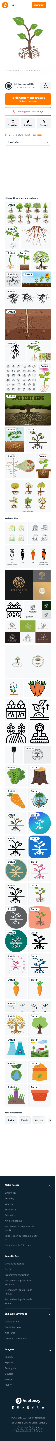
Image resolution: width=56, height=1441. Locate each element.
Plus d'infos (13, 140)
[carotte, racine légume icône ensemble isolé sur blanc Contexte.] (27, 724)
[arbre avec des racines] (28, 282)
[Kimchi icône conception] (16, 1029)
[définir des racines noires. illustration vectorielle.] (21, 439)
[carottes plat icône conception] (16, 1076)
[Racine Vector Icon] (17, 557)
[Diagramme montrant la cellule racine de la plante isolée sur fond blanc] (16, 412)
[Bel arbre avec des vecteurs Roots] (27, 640)
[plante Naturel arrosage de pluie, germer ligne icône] (14, 875)
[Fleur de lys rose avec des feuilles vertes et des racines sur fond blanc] (11, 469)
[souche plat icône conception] (16, 1053)
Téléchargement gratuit (28, 99)
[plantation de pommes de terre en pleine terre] (14, 531)
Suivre (45, 87)
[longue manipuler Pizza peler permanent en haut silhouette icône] (37, 984)
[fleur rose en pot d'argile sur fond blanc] (12, 610)
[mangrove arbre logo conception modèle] (27, 848)
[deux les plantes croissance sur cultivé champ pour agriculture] (16, 963)
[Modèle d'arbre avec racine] (27, 501)
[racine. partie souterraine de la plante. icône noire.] (15, 390)
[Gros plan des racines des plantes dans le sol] (27, 363)
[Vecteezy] (5, 5)
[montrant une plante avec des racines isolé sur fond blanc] (12, 235)
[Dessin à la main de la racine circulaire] (13, 301)
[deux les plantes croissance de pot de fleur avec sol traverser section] (14, 778)
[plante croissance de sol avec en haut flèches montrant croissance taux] (16, 939)
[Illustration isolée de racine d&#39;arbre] (20, 259)
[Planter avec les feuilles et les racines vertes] (41, 258)
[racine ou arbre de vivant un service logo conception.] (18, 1008)
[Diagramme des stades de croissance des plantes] (19, 318)
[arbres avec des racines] (27, 211)
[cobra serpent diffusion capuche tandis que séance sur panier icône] (16, 987)
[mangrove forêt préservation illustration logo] (16, 1100)
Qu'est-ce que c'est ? (33, 135)
